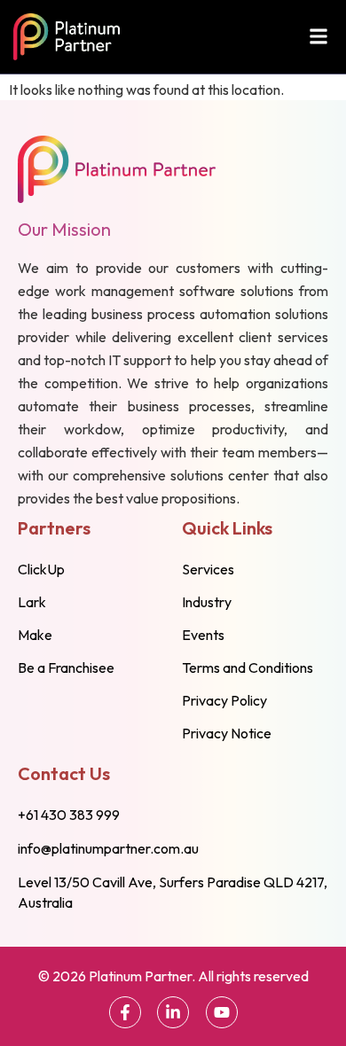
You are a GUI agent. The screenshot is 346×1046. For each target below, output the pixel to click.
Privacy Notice (226, 733)
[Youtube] (222, 1012)
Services (208, 569)
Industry (207, 602)
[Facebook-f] (125, 1012)
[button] (318, 36)
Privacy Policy (224, 700)
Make (35, 635)
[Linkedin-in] (173, 1012)
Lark (32, 602)
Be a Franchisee (66, 667)
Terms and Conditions (247, 667)
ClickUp (41, 569)
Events (203, 635)
